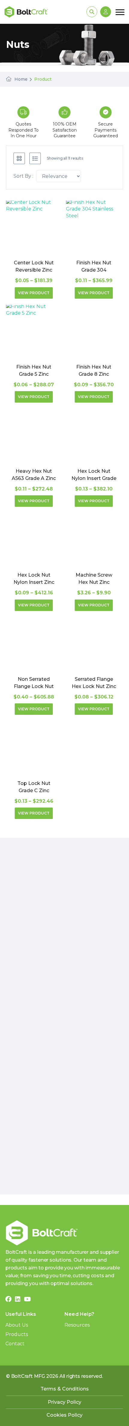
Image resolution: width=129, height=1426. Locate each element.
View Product (34, 293)
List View (35, 158)
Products (16, 1334)
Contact (15, 1344)
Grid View (19, 158)
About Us (16, 1325)
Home (21, 79)
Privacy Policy (64, 1402)
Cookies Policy (64, 1415)
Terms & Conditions (64, 1389)
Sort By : (23, 176)
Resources (77, 1325)
